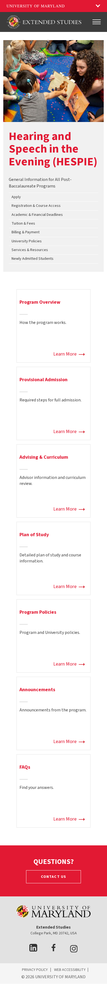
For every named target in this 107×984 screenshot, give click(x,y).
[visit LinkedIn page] (33, 950)
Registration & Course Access (36, 205)
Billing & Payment (26, 232)
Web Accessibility (70, 970)
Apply (16, 197)
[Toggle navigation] (97, 22)
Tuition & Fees (23, 223)
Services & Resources (30, 250)
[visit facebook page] (53, 950)
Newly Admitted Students (33, 258)
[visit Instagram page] (74, 950)
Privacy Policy (35, 970)
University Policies (27, 241)
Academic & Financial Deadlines (37, 214)
